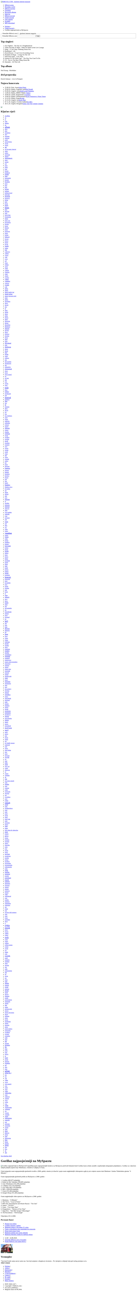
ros (6, 950)
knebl (6, 568)
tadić (6, 1038)
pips (6, 828)
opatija (7, 784)
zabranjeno (8, 1118)
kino (6, 559)
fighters (7, 399)
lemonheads (8, 612)
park (6, 806)
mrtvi (6, 734)
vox (6, 1104)
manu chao (8, 669)
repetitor (7, 919)
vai (6, 1076)
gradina (7, 443)
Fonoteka (8, 10)
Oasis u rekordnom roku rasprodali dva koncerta (20, 1229)
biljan (6, 200)
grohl (6, 452)
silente (7, 983)
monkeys (8, 714)
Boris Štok (22, 100)
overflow (7, 797)
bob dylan (7, 215)
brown (6, 239)
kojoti (6, 573)
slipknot (7, 996)
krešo (6, 586)
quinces (7, 891)
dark (6, 298)
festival (8, 397)
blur (6, 209)
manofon (7, 664)
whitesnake (8, 1107)
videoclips (8, 1093)
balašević (7, 173)
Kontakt (7, 1279)
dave (6, 303)
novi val (7, 766)
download (8, 343)
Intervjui (7, 14)
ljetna (6, 638)
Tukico (28, 93)
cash (6, 257)
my (6, 741)
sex (6, 978)
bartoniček (8, 178)
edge (6, 356)
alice (6, 129)
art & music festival (10, 149)
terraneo (7, 1045)
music (6, 739)
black (6, 205)
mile (6, 702)
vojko (6, 1102)
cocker (7, 277)
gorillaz (7, 439)
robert (6, 935)
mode (6, 709)
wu (6, 1111)
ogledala (7, 775)
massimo (7, 682)
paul (6, 814)
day (6, 307)
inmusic (7, 505)
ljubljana (7, 642)
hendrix (7, 474)
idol (6, 496)
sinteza (7, 989)
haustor (7, 472)
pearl (6, 817)
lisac (6, 634)
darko (6, 299)
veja (6, 1086)
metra (6, 696)
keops (6, 549)
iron (6, 510)
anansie (7, 136)
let (5, 619)
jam (6, 519)
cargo (6, 255)
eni (6, 380)
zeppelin (7, 1125)
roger (6, 939)
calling (7, 253)
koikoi (6, 571)
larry (6, 599)
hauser (7, 470)
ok (5, 777)
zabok (6, 1116)
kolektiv (7, 575)
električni (8, 367)
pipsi (6, 832)
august (6, 162)
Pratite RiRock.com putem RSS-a (15, 1241)
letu (6, 625)
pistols (6, 834)
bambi (7, 174)
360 (6, 1152)
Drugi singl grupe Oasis (12, 1231)
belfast (7, 191)
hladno (7, 485)
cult (6, 287)
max (6, 685)
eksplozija (8, 363)
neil (6, 746)
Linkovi (7, 1275)
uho (6, 1067)
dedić (6, 312)
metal (7, 693)
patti (6, 812)
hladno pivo (8, 487)
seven (6, 976)
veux (6, 1089)
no (5, 759)
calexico (7, 252)
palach (7, 803)
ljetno (6, 640)
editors (7, 358)
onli (6, 782)
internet (7, 507)
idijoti (6, 494)
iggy (6, 498)
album (7, 127)
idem (6, 492)
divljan (7, 330)
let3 (6, 621)
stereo (7, 1011)
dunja (6, 349)
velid (6, 1087)
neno (6, 748)
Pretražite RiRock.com (9, 36)
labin (6, 595)
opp (6, 786)
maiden (7, 651)
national (7, 745)
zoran (6, 1127)
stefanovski (8, 1009)
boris (6, 226)
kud (6, 590)
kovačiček (7, 583)
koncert (8, 577)
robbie (6, 933)
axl (6, 164)
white (6, 1105)
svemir (7, 1034)
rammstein (8, 903)
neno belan (8, 750)
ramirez (7, 901)
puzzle (7, 880)
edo (6, 360)
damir (6, 290)
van (6, 1078)
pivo (6, 836)
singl (6, 987)
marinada (7, 671)
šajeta (6, 1134)
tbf (6, 1041)
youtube (7, 1114)
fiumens (7, 407)
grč (6, 455)
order (6, 790)
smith (6, 998)
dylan (6, 354)
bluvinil (7, 211)
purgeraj (7, 874)
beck (6, 184)
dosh (6, 341)
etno (6, 385)
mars (6, 678)
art (6, 147)
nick (6, 754)
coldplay (7, 281)
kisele (6, 562)
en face (7, 378)
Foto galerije (9, 19)
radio (6, 894)
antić (6, 140)
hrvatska (7, 489)
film (6, 401)
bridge (6, 235)
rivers (6, 931)
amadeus (7, 133)
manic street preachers (11, 662)
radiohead (8, 896)
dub (6, 345)
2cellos (7, 116)
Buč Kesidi (29, 89)
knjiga (6, 569)
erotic (6, 383)
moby (6, 707)
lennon (7, 613)
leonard (7, 617)
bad (6, 169)
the (6, 1047)
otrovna (7, 793)
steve (6, 1014)
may (6, 687)
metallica (7, 695)
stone (6, 1020)
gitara (6, 430)
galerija (7, 421)
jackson (7, 518)
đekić (6, 1131)
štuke (6, 1142)
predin (7, 858)
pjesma (7, 840)
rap (6, 907)
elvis (6, 373)
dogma (7, 336)
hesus (6, 477)
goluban (7, 434)
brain (6, 229)
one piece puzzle (9, 781)
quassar (7, 885)
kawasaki (8, 546)
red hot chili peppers (10, 912)
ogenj (6, 773)
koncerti (7, 579)
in (5, 501)
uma (6, 1069)
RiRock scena (9, 5)
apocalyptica (8, 142)
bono (6, 219)
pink (6, 826)
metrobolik (8, 698)
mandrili (7, 656)
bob (6, 213)
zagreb (7, 1120)
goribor (7, 437)
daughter (7, 301)
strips (6, 1027)
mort (6, 722)
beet (6, 187)
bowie (7, 228)
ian (6, 490)
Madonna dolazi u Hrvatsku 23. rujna (16, 1227)
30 (5, 1151)
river (6, 930)
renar (6, 918)
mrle (6, 732)
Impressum (8, 1270)
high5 (6, 483)
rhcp (6, 921)
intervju (7, 508)
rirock (7, 928)
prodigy (7, 861)
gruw (6, 454)
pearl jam (7, 819)
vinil (6, 1095)
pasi (6, 810)
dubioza (8, 347)
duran (6, 351)
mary (6, 680)
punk (6, 870)
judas (6, 539)
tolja (6, 1050)
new (6, 752)
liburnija (7, 630)
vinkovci (7, 1096)
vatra (6, 1080)
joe (6, 527)
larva (6, 601)
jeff (6, 523)
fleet (6, 408)
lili (5, 632)
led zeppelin (8, 608)
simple (7, 985)
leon (6, 615)
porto (6, 852)
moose (7, 716)
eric (6, 382)
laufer (6, 603)
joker (6, 531)
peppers (7, 823)
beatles (7, 182)
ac (5, 119)
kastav (7, 544)
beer (6, 185)
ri (5, 923)
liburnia (7, 628)
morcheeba (8, 718)
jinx (6, 525)
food (6, 417)
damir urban (8, 294)
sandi (6, 958)
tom (6, 1052)
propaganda (8, 865)
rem (6, 914)
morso (7, 720)
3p (5, 118)
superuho (8, 1030)
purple (7, 876)
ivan (6, 516)
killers (6, 553)
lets (6, 623)
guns (6, 457)
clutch (6, 276)
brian (6, 233)
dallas (6, 288)
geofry (7, 426)
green (6, 448)
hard (6, 464)
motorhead (8, 726)
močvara (8, 728)
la (5, 593)
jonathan (8, 533)
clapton (7, 272)
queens (7, 889)
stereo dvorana (9, 1012)
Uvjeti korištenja (10, 1273)
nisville (7, 757)
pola (6, 847)
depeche (7, 321)
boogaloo (8, 222)
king (6, 555)
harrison (7, 466)
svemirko (7, 1036)
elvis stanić (8, 374)
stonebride (8, 1021)
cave (6, 259)
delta (6, 316)
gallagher (7, 423)
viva (6, 1100)
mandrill (7, 658)
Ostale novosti (9, 18)
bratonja (7, 231)
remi (6, 916)
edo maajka (8, 361)
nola (6, 763)
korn (6, 581)
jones (6, 535)
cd (6, 261)
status (6, 1007)
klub (6, 566)
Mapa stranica (9, 1280)
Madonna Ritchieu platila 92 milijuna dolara (19, 1234)
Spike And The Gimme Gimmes (33, 104)
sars (6, 963)
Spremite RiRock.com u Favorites (15, 1240)
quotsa (6, 892)
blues (7, 207)
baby (6, 167)
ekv (6, 365)
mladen (7, 705)
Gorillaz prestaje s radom (13, 1225)
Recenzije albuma (10, 12)
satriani (7, 965)
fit (5, 405)
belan (7, 189)
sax (6, 967)
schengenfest (8, 971)
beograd (7, 196)
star (6, 1005)
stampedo (7, 1001)
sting (6, 1018)
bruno (6, 242)
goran (6, 435)
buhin (6, 248)
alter (6, 131)
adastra (7, 123)
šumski (7, 1143)
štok (6, 1140)
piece (6, 824)
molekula (8, 711)
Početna (7, 26)
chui (6, 268)
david (6, 305)
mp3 (6, 730)
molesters (8, 713)
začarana (7, 1124)
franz (6, 419)
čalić (6, 1129)
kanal (6, 540)
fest (6, 395)
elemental (8, 369)
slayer (7, 994)
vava (6, 1082)
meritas (7, 691)
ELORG (29, 102)
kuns (6, 592)
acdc (6, 121)
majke (7, 653)
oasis (6, 768)
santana (7, 960)
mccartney (8, 689)
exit (7, 387)
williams (7, 1109)
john (6, 529)
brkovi (7, 237)
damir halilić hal (9, 292)
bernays (7, 198)
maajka (7, 645)
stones (6, 1023)
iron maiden (8, 512)
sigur (6, 980)
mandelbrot (8, 655)
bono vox (7, 220)
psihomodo (8, 867)
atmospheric (8, 158)
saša (6, 969)
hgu (6, 481)
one (6, 779)
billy (6, 202)
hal (6, 463)
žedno (7, 1145)
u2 (6, 1065)
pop (6, 849)
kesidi (7, 551)
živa (6, 1149)
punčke (7, 872)
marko (6, 674)
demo (6, 317)
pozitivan (8, 856)
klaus (6, 564)
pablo (6, 800)
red (6, 910)
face (6, 390)
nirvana (7, 755)
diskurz (7, 327)
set (5, 974)
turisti (6, 1059)
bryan (6, 244)
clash (6, 274)
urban (7, 1071)
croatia (7, 285)
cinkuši (7, 270)
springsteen (8, 1000)
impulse (7, 499)
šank (6, 1136)
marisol (7, 673)
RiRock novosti (10, 16)
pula (6, 869)
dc (5, 308)
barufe (7, 180)
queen (7, 887)
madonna (7, 649)
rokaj (6, 941)
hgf (6, 479)
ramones (7, 905)
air (5, 125)
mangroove (8, 660)
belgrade (7, 195)
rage (6, 898)
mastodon (8, 683)
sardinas (7, 961)
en (5, 376)
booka (7, 224)
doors (6, 337)
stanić (6, 1003)
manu (6, 667)
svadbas (7, 1032)
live (6, 636)
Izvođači (7, 21)
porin (6, 850)
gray (6, 446)
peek (6, 821)
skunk (7, 991)
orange (7, 788)
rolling (7, 943)
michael (7, 700)
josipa (7, 537)
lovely (7, 643)
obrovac (7, 770)
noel (6, 761)
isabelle (7, 514)
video (6, 1091)
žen (6, 1147)
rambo (7, 900)
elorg (6, 371)
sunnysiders (8, 1029)
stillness (7, 1016)
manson (7, 665)
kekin (6, 548)
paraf (6, 805)
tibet (6, 1049)
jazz (6, 521)
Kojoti (22, 98)
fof (6, 412)
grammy (7, 445)
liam (6, 627)
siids (6, 981)
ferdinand (8, 393)
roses (6, 952)
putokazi (8, 878)
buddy (7, 246)
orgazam (7, 791)
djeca (6, 332)
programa (8, 863)
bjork (6, 204)
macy (6, 647)
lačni (6, 604)
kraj (6, 584)
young (7, 1113)
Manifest (7, 1271)
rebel (6, 909)
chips (7, 265)
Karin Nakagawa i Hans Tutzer (36, 96)
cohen (7, 279)
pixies (6, 838)
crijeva (7, 283)
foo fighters (8, 416)
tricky (6, 1054)
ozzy (6, 799)
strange (7, 1025)
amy (6, 134)
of (5, 772)
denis (6, 319)
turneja (7, 1061)
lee (5, 610)
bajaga (6, 171)
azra (6, 165)
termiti (7, 1043)
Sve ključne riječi (6, 1156)
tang (6, 1039)
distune (7, 328)
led (6, 606)
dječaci (7, 334)
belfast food (8, 193)
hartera (7, 468)
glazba (7, 432)
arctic (6, 143)
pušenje (7, 881)
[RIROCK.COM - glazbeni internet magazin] (15, 2)
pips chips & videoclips (11, 830)
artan (6, 151)
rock (7, 937)
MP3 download (10, 23)
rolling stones (8, 945)
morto (6, 724)
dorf (6, 339)
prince (6, 860)
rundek (7, 956)
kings (6, 557)
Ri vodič (7, 1277)
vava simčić (8, 1084)
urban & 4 (8, 1073)
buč (6, 250)
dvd (6, 352)
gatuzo (7, 425)
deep (6, 314)
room (6, 948)
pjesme (7, 841)
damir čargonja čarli (10, 296)
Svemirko (27, 95)
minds (7, 704)
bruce (6, 241)
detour (6, 323)
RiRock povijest (10, 9)
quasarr (7, 883)
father (7, 392)
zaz (6, 1122)
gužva (6, 461)
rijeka (7, 925)
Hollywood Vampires (27, 91)
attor (6, 160)
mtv (6, 736)
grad (6, 441)
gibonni (7, 428)
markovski (8, 676)
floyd (6, 410)
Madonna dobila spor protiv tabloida (16, 1233)
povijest (7, 854)
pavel (6, 815)
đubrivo (7, 1133)
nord (6, 764)
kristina (7, 588)
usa (6, 1075)
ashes (6, 153)
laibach (7, 597)
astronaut (7, 155)
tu (5, 1056)
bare (6, 176)
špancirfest (8, 1138)
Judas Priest (22, 87)
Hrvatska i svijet (10, 7)
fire (6, 403)
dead (6, 310)
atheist (6, 156)
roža (6, 954)
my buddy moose (10, 743)
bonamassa (8, 217)
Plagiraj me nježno (11, 1224)
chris (6, 266)
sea (6, 972)
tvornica (7, 1063)
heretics (7, 476)
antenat (7, 138)
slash (6, 992)
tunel (6, 1058)
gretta (6, 450)
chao (6, 263)
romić (6, 947)
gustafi (7, 459)
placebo (7, 845)
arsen (6, 145)
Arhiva (7, 1268)
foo (6, 414)
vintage (7, 1098)
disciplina (7, 325)
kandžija (7, 542)
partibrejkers (9, 808)
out (6, 795)
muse (6, 737)
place (6, 843)
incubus (7, 503)
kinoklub (7, 560)
